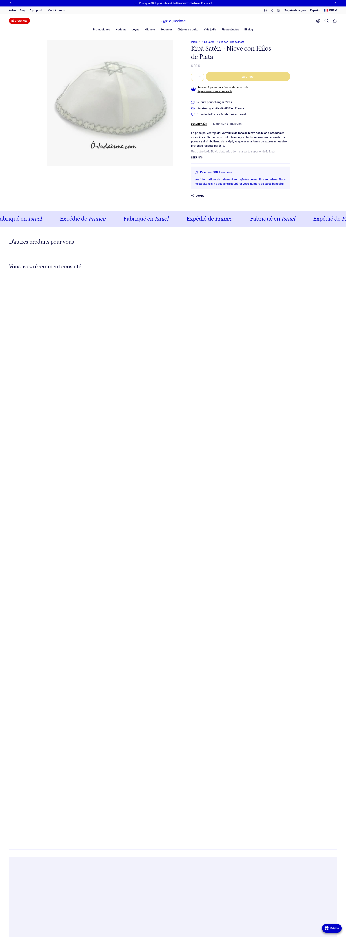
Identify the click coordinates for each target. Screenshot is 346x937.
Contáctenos (56, 10)
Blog (23, 10)
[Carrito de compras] (335, 21)
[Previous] (10, 3)
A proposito (37, 10)
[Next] (335, 3)
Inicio (194, 41)
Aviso (12, 10)
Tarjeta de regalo (295, 10)
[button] (121, 29)
